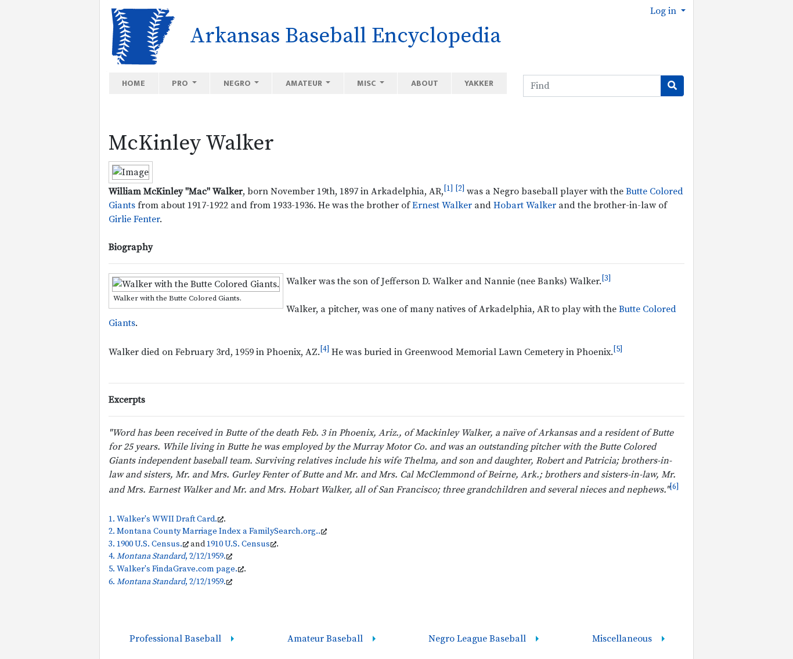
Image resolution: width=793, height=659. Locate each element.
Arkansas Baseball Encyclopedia (345, 36)
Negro (238, 83)
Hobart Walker (524, 205)
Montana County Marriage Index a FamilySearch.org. (217, 531)
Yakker (478, 83)
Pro (181, 83)
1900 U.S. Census (148, 544)
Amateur (305, 83)
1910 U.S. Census (238, 544)
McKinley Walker (191, 143)
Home (133, 83)
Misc (367, 83)
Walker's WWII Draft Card (166, 519)
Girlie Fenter (134, 219)
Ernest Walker (442, 205)
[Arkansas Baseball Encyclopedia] (139, 35)
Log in (664, 11)
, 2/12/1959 (170, 556)
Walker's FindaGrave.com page (176, 569)
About (424, 83)
